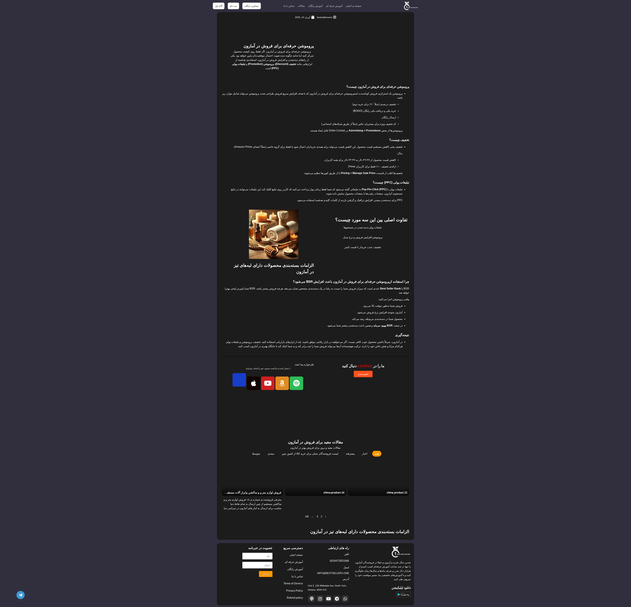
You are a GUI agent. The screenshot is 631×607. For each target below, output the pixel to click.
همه (377, 453)
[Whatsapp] (345, 598)
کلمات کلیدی (330, 200)
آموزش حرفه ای (334, 5)
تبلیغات (253, 189)
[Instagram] (320, 598)
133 (306, 516)
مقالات (301, 5)
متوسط (256, 453)
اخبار (364, 453)
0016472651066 (339, 560)
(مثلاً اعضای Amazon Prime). (250, 146)
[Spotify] (296, 383)
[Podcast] (311, 598)
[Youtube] (268, 383)
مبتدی (271, 453)
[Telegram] (336, 598)
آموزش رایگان (315, 5)
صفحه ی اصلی (353, 5)
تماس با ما (288, 5)
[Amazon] (282, 383)
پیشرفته (350, 453)
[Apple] (253, 383)
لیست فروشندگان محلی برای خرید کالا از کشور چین (310, 453)
